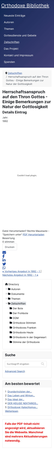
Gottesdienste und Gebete (20, 35)
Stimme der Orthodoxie (26, 341)
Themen (9, 28)
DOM (16, 317)
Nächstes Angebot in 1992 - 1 (20, 274)
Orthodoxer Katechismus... (23, 407)
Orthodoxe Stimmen (24, 322)
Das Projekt (11, 48)
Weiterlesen (11, 411)
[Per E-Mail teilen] (4, 252)
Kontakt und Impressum (18, 55)
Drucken (9, 246)
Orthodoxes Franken (24, 327)
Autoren (9, 22)
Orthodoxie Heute (23, 332)
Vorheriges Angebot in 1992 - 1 (21, 271)
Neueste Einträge (14, 15)
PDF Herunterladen (33, 234)
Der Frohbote (20, 313)
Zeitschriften (11, 42)
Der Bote (18, 308)
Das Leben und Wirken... (21, 395)
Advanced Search (15, 371)
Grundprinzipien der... (20, 391)
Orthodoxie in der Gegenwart (29, 337)
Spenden (9, 61)
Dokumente (17, 293)
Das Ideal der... (16, 399)
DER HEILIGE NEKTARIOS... (23, 403)
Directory (13, 284)
